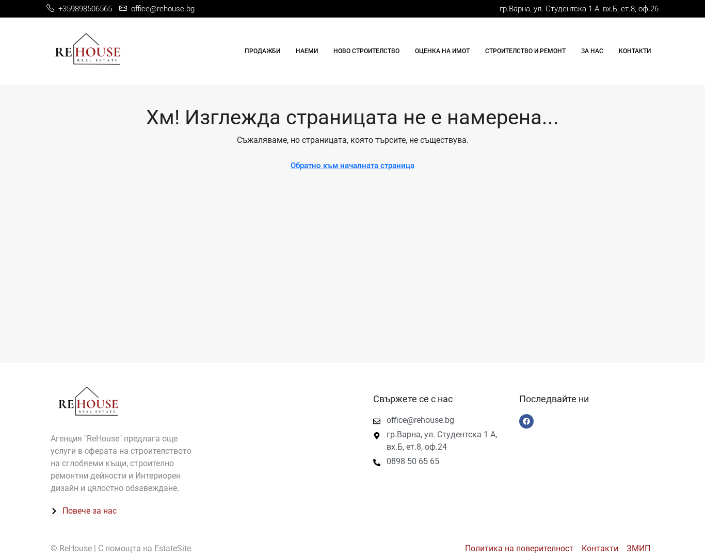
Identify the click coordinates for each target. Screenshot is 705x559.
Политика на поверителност (519, 548)
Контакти (635, 51)
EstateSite (172, 548)
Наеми (307, 51)
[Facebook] (526, 421)
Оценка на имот (442, 51)
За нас (592, 51)
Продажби (262, 51)
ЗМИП (638, 548)
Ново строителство (366, 51)
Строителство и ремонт (525, 51)
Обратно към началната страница (352, 165)
